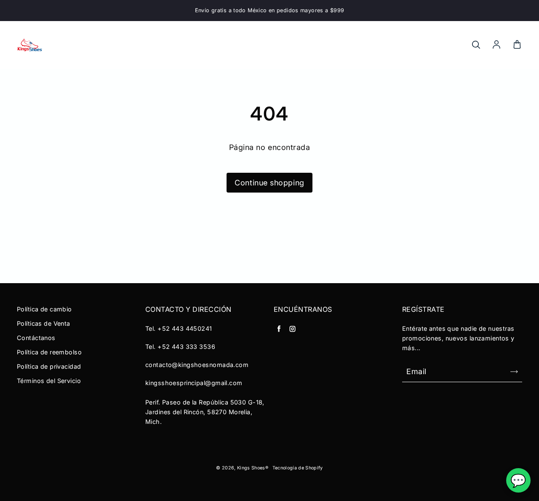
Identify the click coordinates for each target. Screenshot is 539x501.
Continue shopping (269, 182)
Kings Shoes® (252, 468)
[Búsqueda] (476, 45)
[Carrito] (517, 45)
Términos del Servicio (49, 380)
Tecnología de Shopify (297, 468)
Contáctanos (36, 337)
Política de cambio (44, 309)
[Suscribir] (514, 371)
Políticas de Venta (43, 323)
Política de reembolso (49, 352)
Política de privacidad (49, 366)
